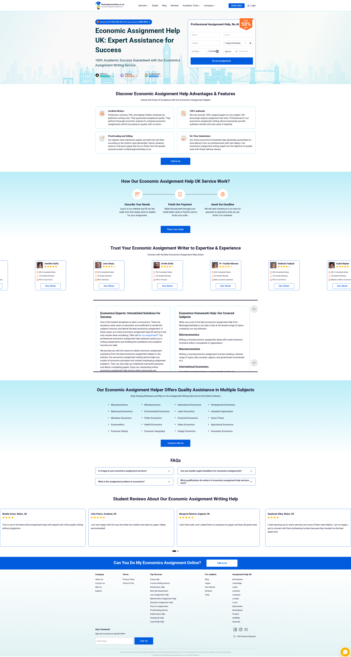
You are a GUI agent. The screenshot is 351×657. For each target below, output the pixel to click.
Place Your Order (175, 229)
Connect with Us (175, 443)
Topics (207, 583)
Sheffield (236, 618)
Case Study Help (157, 622)
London (235, 599)
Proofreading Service (159, 610)
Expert (155, 5)
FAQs (207, 595)
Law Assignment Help (159, 595)
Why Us (98, 587)
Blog (164, 5)
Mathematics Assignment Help (163, 599)
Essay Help (154, 579)
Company (209, 5)
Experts (98, 591)
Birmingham (237, 579)
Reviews (175, 5)
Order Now (236, 5)
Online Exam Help (157, 614)
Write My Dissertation (159, 591)
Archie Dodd (52, 263)
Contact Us (100, 583)
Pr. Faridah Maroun (114, 263)
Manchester (237, 606)
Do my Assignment (221, 61)
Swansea (236, 622)
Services (142, 5)
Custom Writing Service (160, 583)
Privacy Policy (129, 579)
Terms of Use (128, 583)
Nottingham (237, 610)
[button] (174, 551)
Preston (235, 614)
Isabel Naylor (227, 263)
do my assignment (148, 335)
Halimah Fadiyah (171, 263)
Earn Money (210, 587)
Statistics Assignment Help (161, 602)
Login (253, 5)
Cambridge (237, 583)
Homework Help (157, 618)
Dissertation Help (157, 587)
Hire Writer (52, 286)
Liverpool (236, 595)
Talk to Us (175, 161)
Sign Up (144, 641)
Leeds (234, 587)
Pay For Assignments (159, 606)
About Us (99, 579)
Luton (234, 602)
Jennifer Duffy (287, 263)
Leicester (236, 591)
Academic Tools (191, 5)
